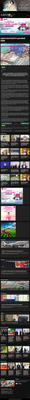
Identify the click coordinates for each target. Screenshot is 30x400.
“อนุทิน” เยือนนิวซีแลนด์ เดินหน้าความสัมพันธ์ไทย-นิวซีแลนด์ (4, 349)
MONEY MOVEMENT (3, 155)
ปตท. (22, 127)
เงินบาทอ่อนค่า (9, 128)
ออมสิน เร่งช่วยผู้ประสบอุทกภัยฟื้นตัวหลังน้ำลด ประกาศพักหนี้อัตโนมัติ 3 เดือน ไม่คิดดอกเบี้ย (11, 332)
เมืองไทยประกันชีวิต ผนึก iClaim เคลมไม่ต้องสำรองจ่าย (26, 332)
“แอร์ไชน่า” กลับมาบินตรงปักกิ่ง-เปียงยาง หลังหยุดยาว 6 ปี (15, 244)
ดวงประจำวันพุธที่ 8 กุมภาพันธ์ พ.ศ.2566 (6, 130)
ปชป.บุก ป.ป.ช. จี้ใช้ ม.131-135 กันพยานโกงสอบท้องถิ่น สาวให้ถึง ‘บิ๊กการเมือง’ (15, 165)
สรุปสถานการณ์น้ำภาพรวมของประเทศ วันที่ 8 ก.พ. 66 (22, 130)
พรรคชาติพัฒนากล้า (26, 127)
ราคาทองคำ (2, 128)
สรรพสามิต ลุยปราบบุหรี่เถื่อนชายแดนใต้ (26, 366)
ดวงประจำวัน (22, 155)
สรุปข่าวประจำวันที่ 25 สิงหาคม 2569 (5, 165)
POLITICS (2, 353)
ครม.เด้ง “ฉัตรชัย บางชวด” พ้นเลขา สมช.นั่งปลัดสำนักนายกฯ (15, 138)
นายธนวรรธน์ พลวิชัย (17, 127)
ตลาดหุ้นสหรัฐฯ (4, 127)
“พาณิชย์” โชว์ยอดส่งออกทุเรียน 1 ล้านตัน (18, 349)
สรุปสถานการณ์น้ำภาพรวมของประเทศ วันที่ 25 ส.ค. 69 (15, 151)
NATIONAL (4, 36)
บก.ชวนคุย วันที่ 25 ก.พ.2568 (8, 383)
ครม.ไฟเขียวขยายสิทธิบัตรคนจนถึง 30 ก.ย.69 (11, 349)
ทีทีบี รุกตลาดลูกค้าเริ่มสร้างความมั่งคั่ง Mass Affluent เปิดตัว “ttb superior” (18, 332)
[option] (15, 286)
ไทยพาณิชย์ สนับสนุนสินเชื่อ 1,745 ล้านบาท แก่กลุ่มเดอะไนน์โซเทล (4, 332)
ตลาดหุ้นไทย (8, 127)
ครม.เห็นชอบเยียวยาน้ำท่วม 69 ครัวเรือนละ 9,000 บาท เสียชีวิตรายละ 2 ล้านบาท (5, 138)
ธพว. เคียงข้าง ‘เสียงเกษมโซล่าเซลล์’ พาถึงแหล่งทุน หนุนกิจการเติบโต (15, 264)
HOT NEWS (2, 36)
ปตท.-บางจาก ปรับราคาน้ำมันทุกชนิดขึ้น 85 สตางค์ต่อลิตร (15, 298)
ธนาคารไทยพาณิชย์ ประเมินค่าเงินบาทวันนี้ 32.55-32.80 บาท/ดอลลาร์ (5, 151)
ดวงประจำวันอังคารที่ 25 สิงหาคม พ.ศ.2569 (24, 151)
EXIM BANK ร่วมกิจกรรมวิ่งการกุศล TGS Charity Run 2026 (18, 366)
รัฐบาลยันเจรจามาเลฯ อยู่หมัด (26, 349)
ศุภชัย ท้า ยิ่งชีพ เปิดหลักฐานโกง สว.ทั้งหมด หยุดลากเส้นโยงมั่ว (24, 165)
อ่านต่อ (17, 253)
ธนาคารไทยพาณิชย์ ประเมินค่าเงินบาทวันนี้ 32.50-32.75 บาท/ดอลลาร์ (5, 177)
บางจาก (21, 127)
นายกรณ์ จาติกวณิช (12, 127)
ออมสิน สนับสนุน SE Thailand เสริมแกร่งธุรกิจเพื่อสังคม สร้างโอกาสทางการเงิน (4, 366)
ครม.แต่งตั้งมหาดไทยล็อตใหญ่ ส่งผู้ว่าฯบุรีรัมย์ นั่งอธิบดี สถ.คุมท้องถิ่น (24, 138)
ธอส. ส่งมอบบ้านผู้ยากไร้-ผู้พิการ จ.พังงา (11, 366)
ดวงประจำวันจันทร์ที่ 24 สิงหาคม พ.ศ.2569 (24, 177)
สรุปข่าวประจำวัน (6, 128)
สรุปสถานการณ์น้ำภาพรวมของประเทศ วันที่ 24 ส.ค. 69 (15, 177)
